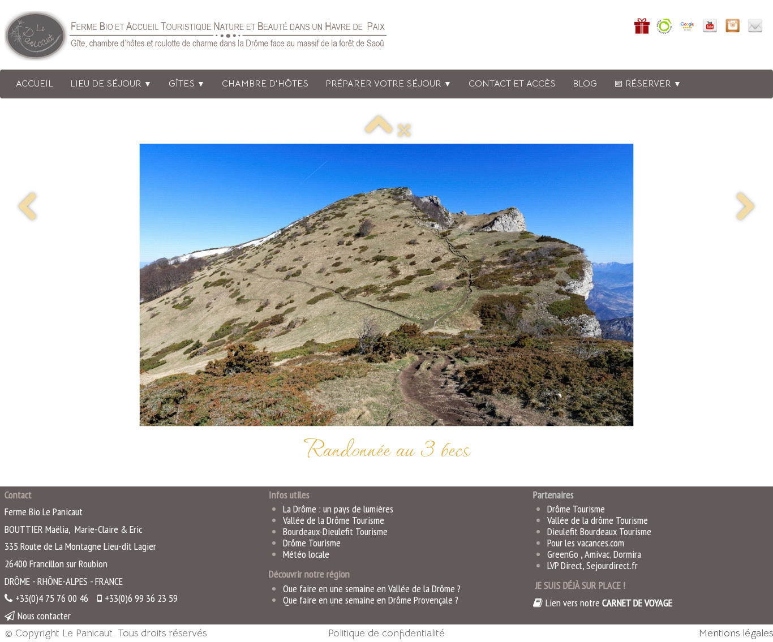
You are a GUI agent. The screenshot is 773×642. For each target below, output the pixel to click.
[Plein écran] (404, 130)
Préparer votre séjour (388, 83)
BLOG (585, 83)
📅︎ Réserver (647, 83)
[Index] (378, 130)
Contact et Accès (512, 83)
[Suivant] (746, 208)
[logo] (211, 38)
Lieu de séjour (111, 83)
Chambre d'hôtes (265, 83)
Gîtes (187, 83)
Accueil (34, 83)
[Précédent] (27, 208)
